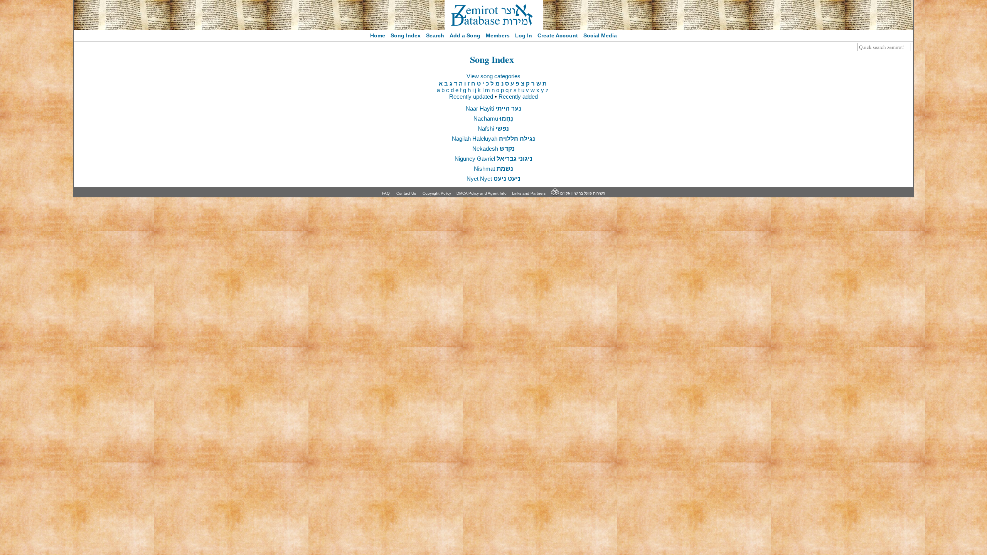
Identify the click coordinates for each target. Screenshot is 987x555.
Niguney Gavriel (493, 158)
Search (435, 35)
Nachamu (493, 118)
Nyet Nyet (493, 178)
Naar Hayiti (493, 108)
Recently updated (471, 96)
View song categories (493, 76)
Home (377, 35)
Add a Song (465, 35)
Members (498, 35)
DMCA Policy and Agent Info (481, 193)
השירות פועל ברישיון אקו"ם (582, 193)
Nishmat (493, 168)
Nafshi (493, 128)
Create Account (557, 35)
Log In (523, 35)
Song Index (406, 35)
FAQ (386, 193)
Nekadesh (493, 148)
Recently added (518, 96)
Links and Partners (529, 193)
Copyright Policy (437, 193)
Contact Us (406, 193)
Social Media (600, 35)
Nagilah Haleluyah (493, 138)
